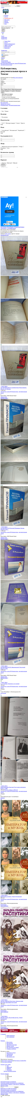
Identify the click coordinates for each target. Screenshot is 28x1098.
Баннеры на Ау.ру (11, 1052)
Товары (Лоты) (7, 89)
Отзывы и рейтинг (11, 1048)
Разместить (4, 37)
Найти (3, 29)
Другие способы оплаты (10, 1071)
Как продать (10, 1043)
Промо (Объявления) (16, 89)
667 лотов (8, 233)
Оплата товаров (5, 1073)
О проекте (3, 1034)
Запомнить (5, 55)
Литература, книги (13, 63)
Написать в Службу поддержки (9, 1088)
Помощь (3, 1040)
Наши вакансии (11, 1035)
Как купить (9, 1042)
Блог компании (10, 1036)
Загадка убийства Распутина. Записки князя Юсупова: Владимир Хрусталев (12, 1002)
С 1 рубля (12, 91)
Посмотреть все (5, 235)
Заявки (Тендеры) (5, 91)
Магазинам (9, 1055)
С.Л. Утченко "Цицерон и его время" (10, 683)
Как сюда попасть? (18, 77)
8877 (7, 398)
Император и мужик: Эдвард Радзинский (11, 896)
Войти (3, 58)
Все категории (4, 63)
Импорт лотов (10, 1046)
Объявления (10, 1054)
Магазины (18, 91)
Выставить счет (11, 1056)
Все (2, 89)
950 (7, 906)
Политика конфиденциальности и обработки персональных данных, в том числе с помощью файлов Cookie (13, 1084)
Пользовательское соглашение (8, 1081)
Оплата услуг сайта (6, 1064)
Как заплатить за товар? (13, 1047)
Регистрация (4, 60)
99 (1, 799)
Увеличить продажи (12, 1044)
